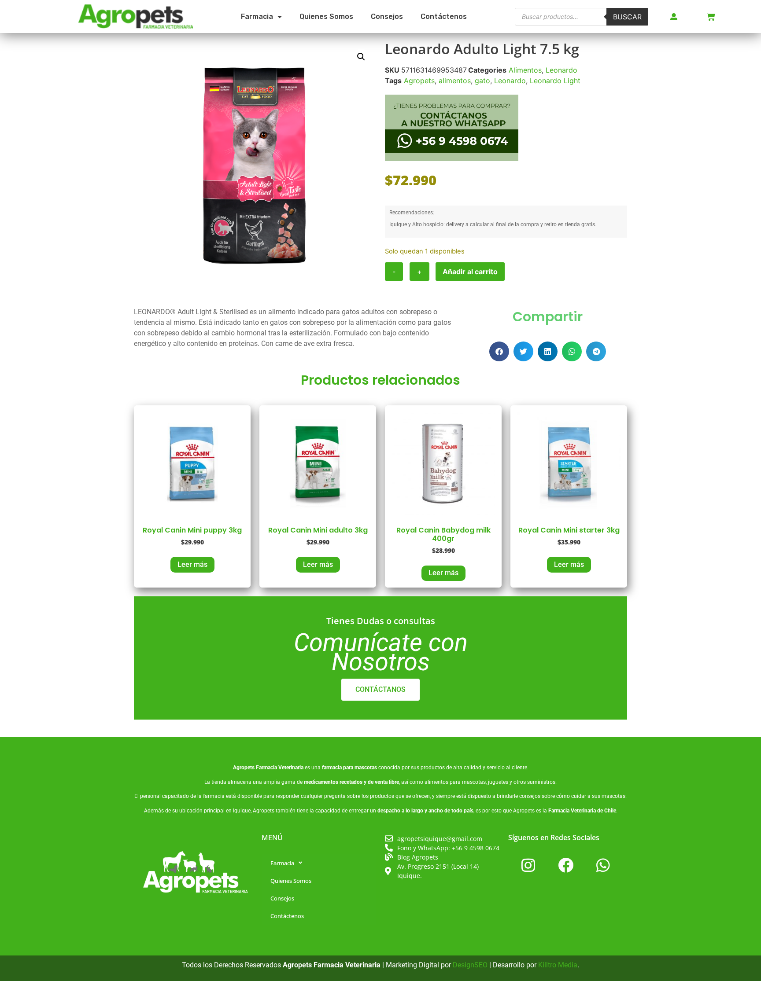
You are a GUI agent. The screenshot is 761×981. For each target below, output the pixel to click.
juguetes (498, 782)
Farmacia (257, 16)
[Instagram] (528, 865)
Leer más (192, 564)
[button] (361, 57)
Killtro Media (557, 965)
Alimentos (525, 70)
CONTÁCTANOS (380, 689)
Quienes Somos (326, 16)
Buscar (627, 16)
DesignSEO (470, 965)
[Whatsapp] (602, 865)
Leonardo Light (555, 80)
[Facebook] (565, 865)
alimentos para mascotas (455, 782)
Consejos (387, 16)
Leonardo (561, 70)
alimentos (455, 80)
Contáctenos (444, 16)
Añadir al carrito (470, 271)
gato (482, 80)
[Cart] (711, 16)
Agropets (419, 80)
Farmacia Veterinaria (279, 767)
